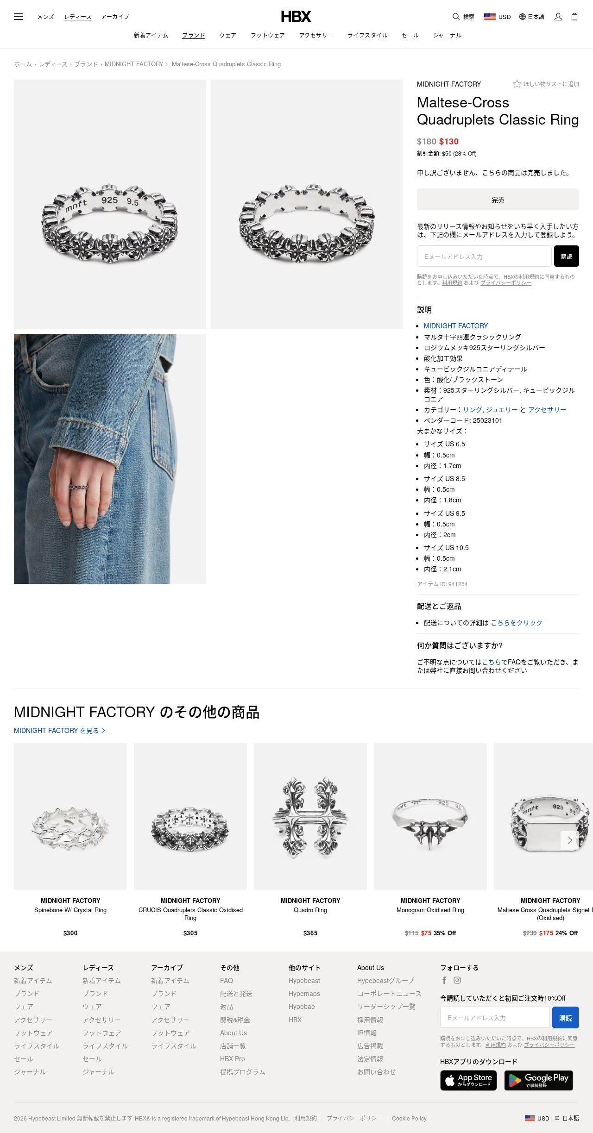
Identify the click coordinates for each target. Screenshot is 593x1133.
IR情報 (367, 1032)
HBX (295, 1019)
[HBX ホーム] (296, 15)
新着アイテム (33, 980)
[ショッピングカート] (574, 16)
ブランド (86, 64)
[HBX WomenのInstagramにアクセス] (457, 980)
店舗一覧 (233, 1045)
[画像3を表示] (110, 459)
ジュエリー (502, 409)
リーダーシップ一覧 (386, 1006)
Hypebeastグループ (385, 980)
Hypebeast (304, 980)
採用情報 (370, 1019)
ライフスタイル (36, 1045)
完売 (498, 199)
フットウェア (33, 1032)
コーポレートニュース (389, 993)
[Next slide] (570, 840)
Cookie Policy (409, 1118)
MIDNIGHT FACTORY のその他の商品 (137, 711)
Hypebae (302, 1006)
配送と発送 (236, 993)
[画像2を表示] (307, 205)
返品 (226, 1006)
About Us (233, 1032)
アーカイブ (115, 16)
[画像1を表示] (110, 205)
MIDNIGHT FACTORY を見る (56, 730)
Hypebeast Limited (52, 1118)
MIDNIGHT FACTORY (134, 64)
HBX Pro (232, 1058)
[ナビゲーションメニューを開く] (18, 16)
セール (23, 1058)
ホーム (23, 64)
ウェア (23, 1006)
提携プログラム (242, 1071)
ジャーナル (30, 1071)
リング (472, 409)
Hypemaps (304, 993)
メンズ (46, 16)
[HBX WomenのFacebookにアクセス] (444, 980)
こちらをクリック (517, 622)
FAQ (226, 980)
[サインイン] (558, 16)
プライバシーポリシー (505, 282)
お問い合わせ (376, 1071)
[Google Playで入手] (539, 1080)
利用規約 (452, 282)
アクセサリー (547, 409)
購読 (566, 256)
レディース (78, 16)
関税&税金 (235, 1019)
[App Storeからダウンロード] (468, 1080)
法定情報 (370, 1058)
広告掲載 (370, 1045)
